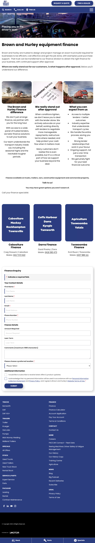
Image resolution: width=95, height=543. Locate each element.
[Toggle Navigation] (91, 10)
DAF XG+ (6, 413)
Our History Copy (56, 457)
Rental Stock (7, 470)
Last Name (9, 296)
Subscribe (53, 484)
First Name (9, 287)
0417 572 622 (19, 255)
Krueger (5, 426)
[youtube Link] (11, 506)
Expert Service (8, 479)
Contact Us (53, 430)
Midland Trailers (9, 441)
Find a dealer (84, 3)
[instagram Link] (15, 506)
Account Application (57, 413)
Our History (53, 453)
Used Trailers (7, 463)
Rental (5, 496)
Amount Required (11, 329)
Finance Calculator (57, 410)
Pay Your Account (56, 417)
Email (7, 306)
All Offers (6, 450)
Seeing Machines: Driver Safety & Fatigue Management (66, 447)
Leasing (5, 492)
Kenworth (6, 406)
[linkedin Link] (7, 506)
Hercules (6, 430)
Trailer (5, 422)
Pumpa (5, 434)
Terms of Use (54, 497)
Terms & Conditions (57, 421)
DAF (4, 410)
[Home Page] (5, 3)
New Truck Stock (9, 467)
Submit (14, 386)
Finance (52, 406)
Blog (51, 473)
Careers (52, 439)
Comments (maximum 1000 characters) (21, 348)
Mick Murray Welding (11, 437)
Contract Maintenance (12, 500)
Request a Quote (61, 3)
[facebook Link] (4, 506)
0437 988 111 (83, 255)
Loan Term (8, 338)
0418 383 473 (51, 252)
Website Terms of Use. (76, 381)
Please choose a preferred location (19, 361)
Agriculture (53, 464)
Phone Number (11, 315)
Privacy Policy (34, 381)
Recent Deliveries (56, 481)
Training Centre (55, 460)
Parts (4, 483)
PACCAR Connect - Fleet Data (62, 443)
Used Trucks (7, 459)
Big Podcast (54, 477)
